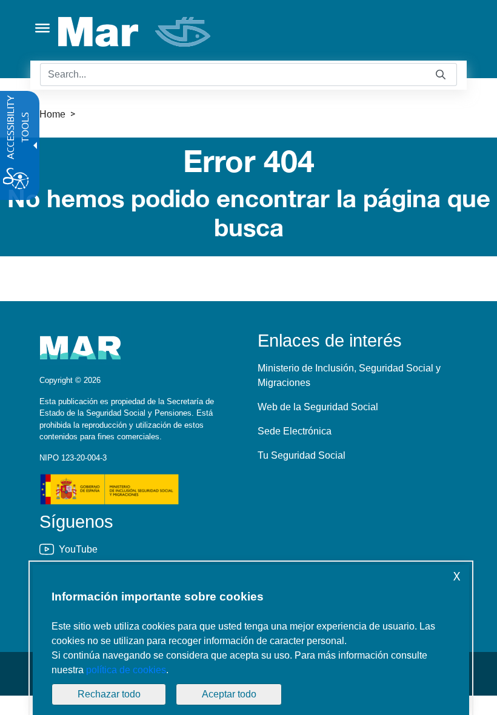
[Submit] (440, 75)
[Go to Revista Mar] (135, 32)
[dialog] (251, 640)
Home (52, 114)
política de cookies (126, 670)
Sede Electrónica (295, 431)
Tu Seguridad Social (301, 455)
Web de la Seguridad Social (318, 407)
